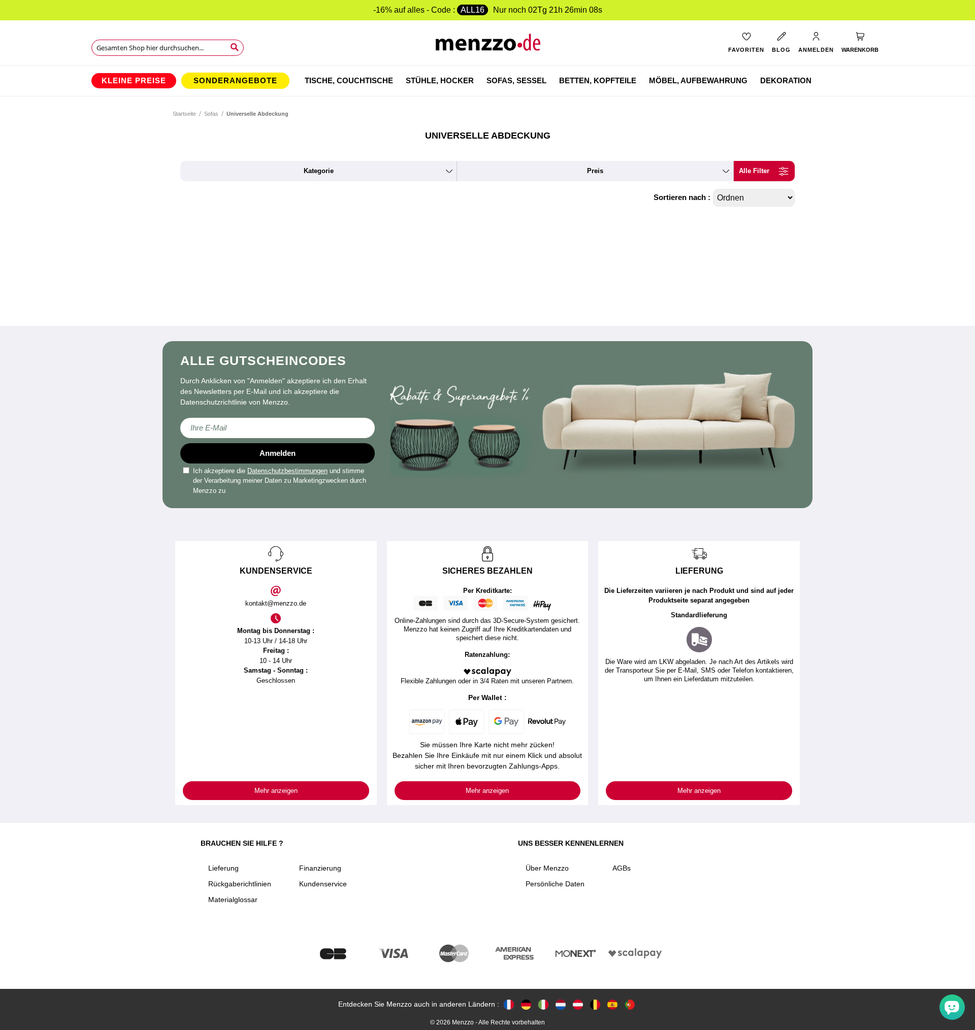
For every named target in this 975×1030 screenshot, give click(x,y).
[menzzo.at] (578, 1004)
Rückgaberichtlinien (239, 884)
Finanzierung (320, 868)
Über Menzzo (547, 868)
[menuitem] (133, 80)
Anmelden (277, 453)
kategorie (319, 171)
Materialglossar (232, 899)
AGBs (621, 868)
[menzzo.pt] (629, 1004)
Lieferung (223, 868)
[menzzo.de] (526, 1004)
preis (595, 171)
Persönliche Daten (555, 884)
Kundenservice (323, 884)
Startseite (184, 114)
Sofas (211, 114)
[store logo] (487, 46)
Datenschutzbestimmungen (287, 471)
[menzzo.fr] (508, 1004)
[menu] (487, 80)
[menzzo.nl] (560, 1004)
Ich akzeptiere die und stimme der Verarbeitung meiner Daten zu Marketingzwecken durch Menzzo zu (279, 480)
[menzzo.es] (612, 1004)
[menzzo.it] (543, 1004)
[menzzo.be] (595, 1004)
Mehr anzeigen (276, 790)
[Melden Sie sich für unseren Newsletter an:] (277, 428)
